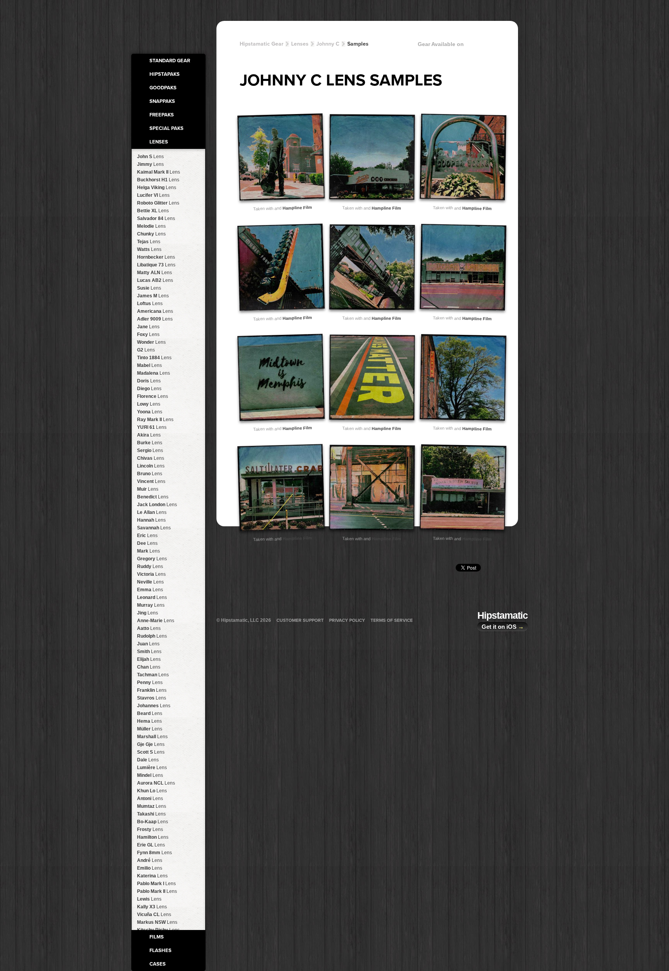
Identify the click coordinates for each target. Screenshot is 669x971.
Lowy (148, 404)
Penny (150, 682)
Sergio (150, 450)
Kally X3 (152, 907)
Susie (149, 288)
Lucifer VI (153, 195)
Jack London (157, 504)
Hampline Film (297, 207)
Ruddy (150, 566)
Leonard (152, 597)
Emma (150, 589)
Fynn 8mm (154, 852)
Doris (149, 381)
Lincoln (151, 466)
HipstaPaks (164, 74)
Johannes (153, 705)
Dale (148, 760)
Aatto (149, 628)
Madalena (153, 373)
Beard (149, 713)
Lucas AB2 (155, 280)
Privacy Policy (347, 620)
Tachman (153, 674)
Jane (148, 326)
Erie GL (151, 845)
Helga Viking (156, 187)
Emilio (149, 868)
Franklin (151, 690)
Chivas (150, 458)
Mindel (150, 775)
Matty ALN (154, 272)
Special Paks (166, 128)
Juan (148, 644)
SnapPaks (162, 101)
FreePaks (161, 115)
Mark (148, 551)
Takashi (151, 814)
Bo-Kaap (152, 821)
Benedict (152, 497)
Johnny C (328, 44)
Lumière (152, 767)
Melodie (151, 226)
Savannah (154, 528)
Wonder (151, 342)
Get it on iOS (503, 626)
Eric (147, 535)
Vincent (151, 481)
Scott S (151, 752)
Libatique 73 (156, 265)
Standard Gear (169, 61)
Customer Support (300, 620)
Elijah (149, 659)
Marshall (152, 736)
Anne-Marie (155, 620)
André (149, 860)
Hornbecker (156, 257)
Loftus (150, 303)
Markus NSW (157, 922)
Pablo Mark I (156, 883)
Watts (149, 249)
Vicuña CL (154, 914)
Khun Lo (152, 791)
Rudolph (152, 636)
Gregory (152, 558)
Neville (150, 582)
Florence (152, 396)
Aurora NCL (156, 783)
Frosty (150, 829)
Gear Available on (441, 44)
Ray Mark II (155, 419)
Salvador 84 (156, 218)
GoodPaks (163, 88)
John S (150, 156)
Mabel (149, 365)
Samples (358, 44)
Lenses (158, 142)
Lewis (149, 899)
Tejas (148, 241)
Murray (151, 605)
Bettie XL (153, 210)
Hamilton (152, 837)
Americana (155, 311)
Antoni (150, 798)
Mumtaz (151, 806)
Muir (147, 489)
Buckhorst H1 (158, 180)
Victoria (151, 574)
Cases (157, 964)
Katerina (152, 876)
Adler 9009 (155, 319)
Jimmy (150, 164)
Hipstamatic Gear (261, 44)
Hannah (151, 520)
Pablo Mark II (157, 891)
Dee (147, 543)
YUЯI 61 (151, 427)
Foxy (148, 334)
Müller (149, 729)
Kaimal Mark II (158, 172)
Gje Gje (151, 744)
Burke (149, 442)
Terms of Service (392, 620)
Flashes (160, 950)
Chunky (151, 234)
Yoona (149, 412)
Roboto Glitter (158, 203)
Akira (149, 435)
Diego (149, 388)
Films (156, 937)
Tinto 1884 (154, 357)
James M (153, 296)
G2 (146, 350)
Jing (147, 613)
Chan (148, 667)
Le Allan (151, 512)
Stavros (151, 698)
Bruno (149, 473)
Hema (149, 721)
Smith (149, 651)
